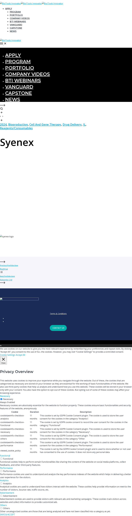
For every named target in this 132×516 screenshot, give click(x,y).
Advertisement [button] (7, 492)
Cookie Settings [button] (7, 355)
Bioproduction (18, 124)
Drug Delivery (72, 124)
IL (84, 124)
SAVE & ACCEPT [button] (7, 514)
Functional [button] (5, 455)
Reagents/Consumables (16, 128)
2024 (3, 124)
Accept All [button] (20, 355)
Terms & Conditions (58, 313)
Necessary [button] (5, 396)
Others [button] (3, 505)
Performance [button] (6, 468)
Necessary (8, 399)
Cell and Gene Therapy (45, 124)
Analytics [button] (4, 480)
